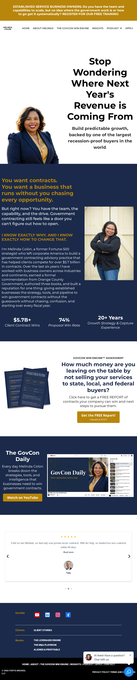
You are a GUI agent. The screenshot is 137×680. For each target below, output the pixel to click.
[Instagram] (58, 615)
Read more (68, 552)
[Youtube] (37, 615)
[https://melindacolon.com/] (7, 28)
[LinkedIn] (47, 615)
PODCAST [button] (113, 28)
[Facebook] (68, 615)
